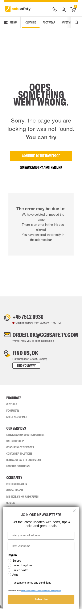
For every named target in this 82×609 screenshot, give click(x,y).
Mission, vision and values (22, 496)
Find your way (26, 365)
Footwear (49, 22)
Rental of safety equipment (23, 460)
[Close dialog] (74, 511)
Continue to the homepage (41, 156)
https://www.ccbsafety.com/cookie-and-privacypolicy (41, 591)
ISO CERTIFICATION (16, 484)
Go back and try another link (41, 167)
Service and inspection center (25, 434)
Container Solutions (19, 453)
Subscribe (41, 599)
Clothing (30, 22)
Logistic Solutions (18, 466)
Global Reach (14, 490)
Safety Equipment (17, 417)
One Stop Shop (15, 441)
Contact (11, 503)
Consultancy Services (20, 447)
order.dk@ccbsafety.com (45, 334)
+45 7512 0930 (28, 316)
